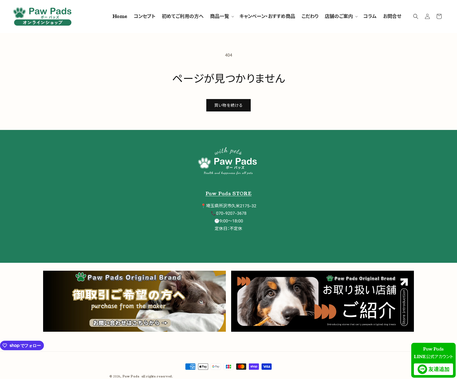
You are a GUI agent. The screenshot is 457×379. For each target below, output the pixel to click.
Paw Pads (131, 376)
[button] (221, 16)
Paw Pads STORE (228, 193)
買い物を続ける (228, 105)
